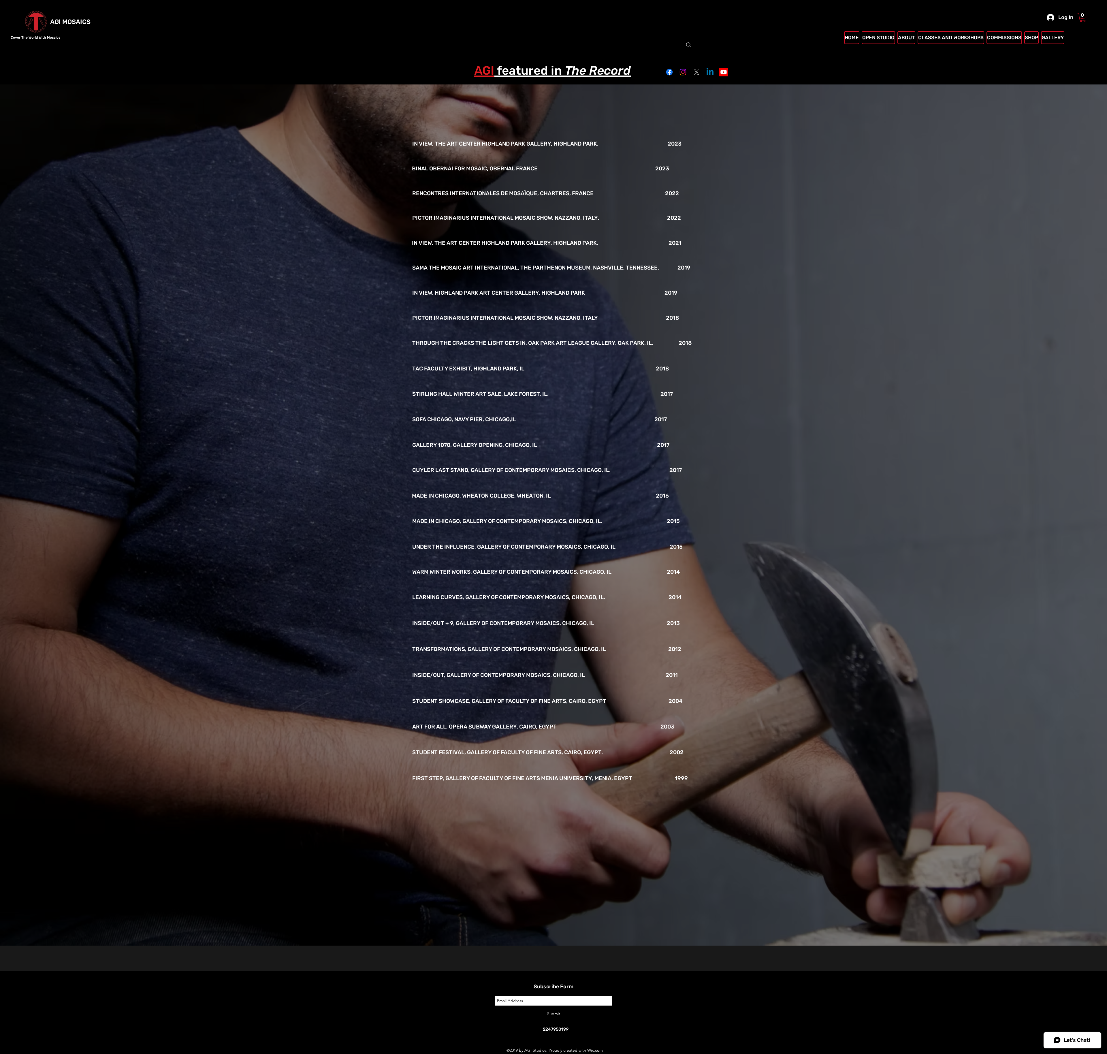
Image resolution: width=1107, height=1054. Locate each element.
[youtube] (723, 72)
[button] (1082, 17)
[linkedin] (710, 72)
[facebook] (669, 72)
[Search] (689, 45)
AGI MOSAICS (70, 22)
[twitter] (696, 72)
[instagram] (683, 72)
